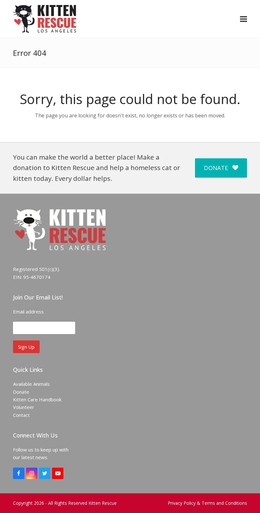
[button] (243, 19)
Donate (21, 392)
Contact (21, 415)
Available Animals (31, 384)
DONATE (216, 168)
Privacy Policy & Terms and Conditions (207, 503)
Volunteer (23, 407)
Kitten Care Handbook (37, 399)
